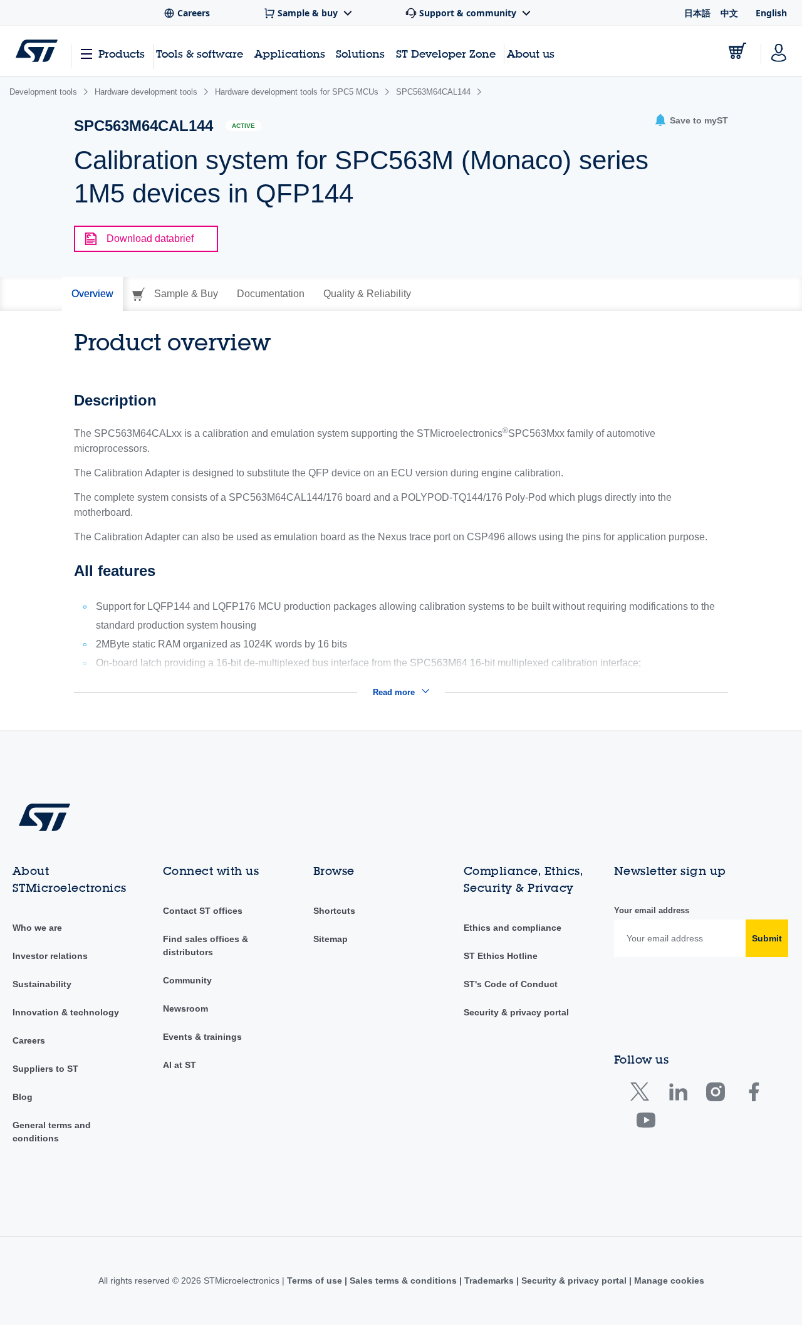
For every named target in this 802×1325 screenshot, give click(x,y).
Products (121, 53)
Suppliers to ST (45, 1069)
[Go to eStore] (737, 51)
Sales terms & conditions (403, 1280)
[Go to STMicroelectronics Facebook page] (753, 1095)
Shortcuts (334, 911)
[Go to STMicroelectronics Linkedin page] (677, 1095)
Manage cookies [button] (668, 1280)
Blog (23, 1097)
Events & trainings (202, 1037)
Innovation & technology (66, 1012)
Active (243, 125)
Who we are (37, 928)
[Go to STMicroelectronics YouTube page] (645, 1123)
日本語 (697, 13)
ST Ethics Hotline (501, 956)
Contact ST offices (202, 911)
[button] (691, 120)
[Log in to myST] (779, 51)
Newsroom (185, 1008)
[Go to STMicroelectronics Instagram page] (715, 1095)
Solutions (360, 53)
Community (187, 980)
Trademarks (489, 1280)
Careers (29, 1040)
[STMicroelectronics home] (37, 50)
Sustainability (42, 984)
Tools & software (199, 53)
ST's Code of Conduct (511, 984)
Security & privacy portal (516, 1012)
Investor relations (50, 956)
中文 (729, 13)
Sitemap (330, 939)
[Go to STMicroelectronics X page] (642, 1095)
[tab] (92, 294)
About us (531, 53)
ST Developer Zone (446, 54)
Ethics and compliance (512, 928)
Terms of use (316, 1280)
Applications (289, 53)
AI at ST (179, 1065)
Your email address (651, 910)
